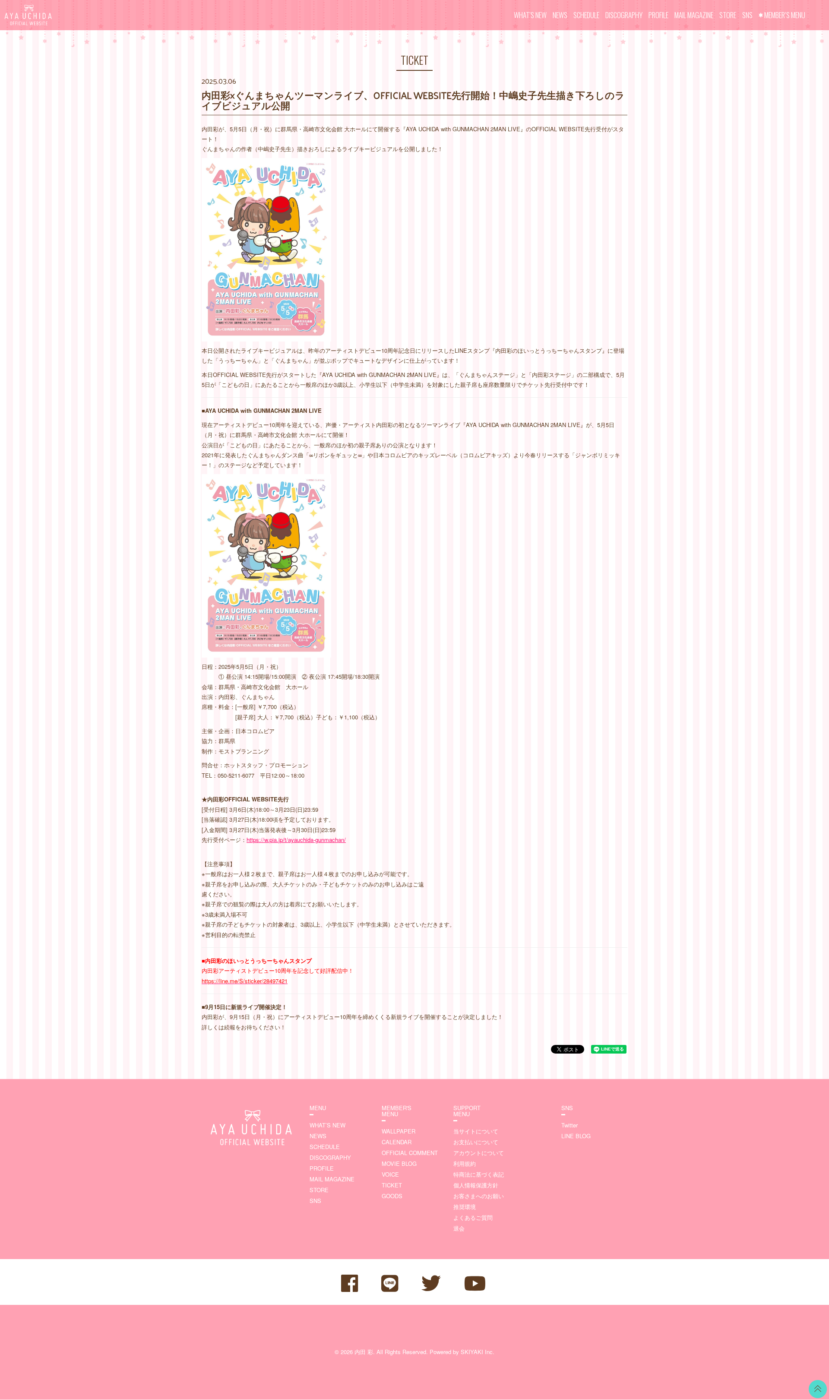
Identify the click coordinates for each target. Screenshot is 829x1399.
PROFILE (658, 14)
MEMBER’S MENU (784, 14)
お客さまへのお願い (478, 1196)
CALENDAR (396, 1142)
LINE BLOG (576, 1136)
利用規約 (464, 1163)
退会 (459, 1228)
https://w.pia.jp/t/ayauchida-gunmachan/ (296, 840)
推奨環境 (464, 1207)
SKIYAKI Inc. (477, 1352)
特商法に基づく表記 (478, 1174)
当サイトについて (475, 1131)
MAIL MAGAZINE (693, 14)
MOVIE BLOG (399, 1163)
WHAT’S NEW (530, 14)
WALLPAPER (398, 1131)
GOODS (392, 1196)
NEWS (560, 14)
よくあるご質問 (473, 1217)
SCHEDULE (586, 14)
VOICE (390, 1174)
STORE (727, 14)
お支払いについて (475, 1142)
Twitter (569, 1125)
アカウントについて (478, 1153)
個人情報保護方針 (475, 1185)
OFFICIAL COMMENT (410, 1153)
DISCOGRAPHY (623, 14)
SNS (747, 14)
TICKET (392, 1185)
